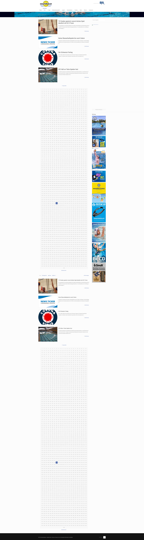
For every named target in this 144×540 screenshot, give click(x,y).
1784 (44, 248)
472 (60, 130)
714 (60, 152)
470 (56, 130)
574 (44, 140)
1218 (56, 197)
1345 (46, 209)
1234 (44, 199)
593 (83, 140)
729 (46, 154)
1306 (56, 205)
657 (79, 146)
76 (60, 95)
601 (54, 142)
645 (54, 146)
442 (44, 128)
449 (58, 128)
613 (79, 142)
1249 (75, 199)
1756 (77, 244)
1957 (84, 262)
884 (48, 167)
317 (58, 116)
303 (75, 114)
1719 (46, 242)
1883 (67, 256)
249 (54, 110)
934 (60, 171)
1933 (79, 260)
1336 (73, 207)
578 (52, 140)
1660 (61, 236)
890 (60, 167)
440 (85, 126)
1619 (67, 232)
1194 (52, 195)
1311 (67, 205)
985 (75, 175)
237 (75, 108)
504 (81, 132)
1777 (75, 246)
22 (85, 89)
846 (60, 163)
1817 (67, 250)
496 (65, 132)
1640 (65, 234)
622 (52, 144)
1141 (79, 189)
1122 (86, 187)
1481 (54, 220)
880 (85, 165)
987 (79, 175)
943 (79, 171)
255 (67, 110)
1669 (79, 236)
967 (83, 173)
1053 (79, 181)
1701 (54, 240)
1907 (71, 258)
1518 (86, 222)
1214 (48, 197)
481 (79, 130)
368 (73, 120)
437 (79, 126)
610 (73, 142)
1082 (48, 185)
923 (83, 169)
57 (67, 93)
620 (48, 144)
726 (85, 152)
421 (46, 126)
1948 (65, 262)
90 (44, 97)
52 (56, 93)
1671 (84, 236)
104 (73, 97)
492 (56, 132)
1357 (71, 209)
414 (77, 124)
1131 (59, 189)
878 (81, 165)
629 (67, 144)
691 (58, 150)
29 (54, 91)
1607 (42, 232)
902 (85, 167)
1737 (84, 242)
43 (83, 91)
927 (46, 171)
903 (42, 169)
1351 (59, 209)
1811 (54, 250)
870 (65, 165)
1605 (84, 230)
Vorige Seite (64, 85)
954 (56, 173)
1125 (46, 189)
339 (58, 118)
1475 (42, 220)
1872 (44, 256)
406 (60, 124)
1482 (56, 220)
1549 (59, 226)
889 (58, 167)
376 (44, 122)
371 (79, 120)
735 (58, 154)
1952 (73, 262)
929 (50, 171)
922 (81, 169)
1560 (81, 226)
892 (65, 167)
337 (54, 118)
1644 (73, 234)
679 (79, 148)
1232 (86, 197)
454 (69, 128)
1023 (63, 179)
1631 (46, 234)
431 (67, 126)
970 (44, 175)
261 (79, 110)
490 (52, 132)
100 (65, 97)
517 (63, 134)
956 (60, 173)
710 (52, 152)
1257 (46, 201)
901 (83, 167)
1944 (56, 262)
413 (75, 124)
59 (71, 93)
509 (46, 134)
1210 (86, 195)
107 (79, 97)
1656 (52, 236)
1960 (44, 264)
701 (79, 150)
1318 (81, 205)
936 (65, 171)
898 (77, 167)
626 (60, 144)
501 (75, 132)
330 (85, 116)
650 (65, 146)
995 (50, 177)
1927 (67, 260)
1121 (84, 187)
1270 (73, 201)
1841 (71, 252)
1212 (44, 197)
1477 (46, 220)
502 (77, 132)
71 (50, 95)
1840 (69, 252)
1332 (65, 207)
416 (81, 124)
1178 (65, 193)
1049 (71, 181)
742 (73, 154)
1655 (50, 236)
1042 (56, 181)
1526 (56, 224)
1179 (67, 193)
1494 (81, 220)
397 (42, 124)
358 (52, 120)
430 (65, 126)
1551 (63, 226)
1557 (75, 226)
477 (71, 130)
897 (75, 167)
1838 (65, 252)
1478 (48, 220)
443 (46, 128)
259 (75, 110)
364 (65, 120)
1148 (48, 191)
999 (58, 177)
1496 (86, 220)
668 (56, 148)
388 (69, 122)
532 (48, 136)
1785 (46, 248)
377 (46, 122)
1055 (84, 181)
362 (60, 120)
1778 (77, 246)
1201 (67, 195)
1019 (54, 179)
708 (48, 152)
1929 (71, 260)
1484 (61, 220)
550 (85, 136)
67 (42, 95)
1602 (77, 230)
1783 (42, 248)
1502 (52, 222)
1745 (54, 244)
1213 (46, 197)
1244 (65, 199)
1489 (71, 220)
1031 (79, 179)
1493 (79, 220)
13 (67, 89)
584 (65, 140)
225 (50, 108)
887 (54, 167)
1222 (65, 197)
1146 (44, 191)
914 (65, 169)
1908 (73, 258)
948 (44, 173)
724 (81, 152)
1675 (46, 238)
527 (83, 134)
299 (67, 114)
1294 (77, 203)
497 (67, 132)
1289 (67, 203)
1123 (42, 189)
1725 (59, 242)
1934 (81, 260)
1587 (46, 230)
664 (48, 148)
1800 (77, 248)
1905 (67, 258)
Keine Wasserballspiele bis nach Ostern (71, 38)
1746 (56, 244)
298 (65, 114)
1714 (81, 240)
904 (44, 169)
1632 (48, 234)
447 (54, 128)
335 (50, 118)
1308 (61, 205)
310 (44, 116)
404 (56, 124)
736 (60, 154)
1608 (44, 232)
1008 (77, 177)
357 (50, 120)
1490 (73, 220)
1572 (61, 228)
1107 (54, 187)
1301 (46, 205)
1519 (42, 224)
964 (77, 173)
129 (79, 99)
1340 (81, 207)
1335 (71, 207)
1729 (67, 242)
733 (54, 154)
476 (69, 130)
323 (71, 116)
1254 (86, 199)
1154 (61, 191)
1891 (84, 256)
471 (58, 130)
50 (52, 93)
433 (71, 126)
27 (50, 91)
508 (44, 134)
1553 (67, 226)
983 (71, 175)
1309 (63, 205)
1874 (48, 256)
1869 (84, 254)
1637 (59, 234)
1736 (81, 242)
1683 (63, 238)
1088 (61, 185)
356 (48, 120)
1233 (42, 199)
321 (67, 116)
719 (71, 152)
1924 (61, 260)
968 (85, 173)
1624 (77, 232)
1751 (67, 244)
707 (46, 152)
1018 (52, 179)
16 (73, 89)
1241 (59, 199)
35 (67, 91)
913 (63, 169)
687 (50, 150)
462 (85, 128)
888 (56, 167)
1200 (65, 195)
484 (85, 130)
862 (48, 165)
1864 (73, 254)
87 (83, 95)
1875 (50, 256)
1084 (52, 185)
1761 (42, 246)
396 (85, 122)
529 (42, 136)
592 (81, 140)
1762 (44, 246)
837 (42, 163)
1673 (42, 238)
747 (83, 154)
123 (67, 99)
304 (77, 114)
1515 (79, 222)
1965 (54, 264)
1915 (42, 260)
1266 (65, 201)
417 (83, 124)
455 (71, 128)
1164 (81, 191)
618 (44, 144)
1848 (86, 252)
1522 (48, 224)
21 (83, 89)
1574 (65, 228)
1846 (81, 252)
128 (77, 99)
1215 (50, 197)
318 (60, 116)
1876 (52, 256)
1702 (56, 240)
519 (67, 134)
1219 (59, 197)
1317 (79, 205)
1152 (56, 191)
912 (60, 169)
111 (42, 99)
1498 (44, 222)
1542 (44, 226)
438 (81, 126)
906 (48, 169)
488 (48, 132)
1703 (59, 240)
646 (56, 146)
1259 (50, 201)
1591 (54, 230)
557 (54, 138)
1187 (84, 193)
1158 (69, 191)
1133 (63, 189)
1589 (50, 230)
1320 (86, 205)
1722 (52, 242)
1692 (81, 238)
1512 (73, 222)
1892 (86, 256)
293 (54, 114)
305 (79, 114)
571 (83, 138)
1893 (42, 258)
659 (83, 146)
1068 (65, 183)
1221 (63, 197)
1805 (42, 250)
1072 (73, 183)
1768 (56, 246)
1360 (77, 209)
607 (67, 142)
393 (79, 122)
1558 (77, 226)
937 (67, 171)
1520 (44, 224)
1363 (84, 209)
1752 (69, 244)
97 (58, 97)
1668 (77, 236)
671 (63, 148)
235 (71, 108)
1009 (79, 177)
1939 (46, 262)
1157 (67, 191)
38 (73, 91)
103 (71, 97)
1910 (77, 258)
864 (52, 165)
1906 (69, 258)
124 (69, 99)
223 (46, 108)
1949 (67, 262)
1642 (69, 234)
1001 (63, 177)
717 (67, 152)
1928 (69, 260)
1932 (77, 260)
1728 (65, 242)
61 (75, 93)
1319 (84, 205)
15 (71, 89)
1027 (71, 179)
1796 (69, 248)
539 (63, 136)
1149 (50, 191)
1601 (75, 230)
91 (46, 97)
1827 (42, 252)
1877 (54, 256)
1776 (73, 246)
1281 (50, 203)
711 (54, 152)
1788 (52, 248)
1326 (52, 207)
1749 (63, 244)
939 (71, 171)
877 (79, 165)
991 (42, 177)
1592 (56, 230)
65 (83, 93)
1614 (56, 232)
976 (56, 175)
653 (71, 146)
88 (85, 95)
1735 (79, 242)
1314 (73, 205)
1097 (79, 185)
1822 (77, 250)
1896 (48, 258)
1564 (44, 228)
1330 (61, 207)
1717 (42, 242)
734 (56, 154)
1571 (59, 228)
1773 (67, 246)
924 (85, 169)
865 (54, 165)
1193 (50, 195)
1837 (63, 252)
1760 (86, 244)
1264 (61, 201)
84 (77, 95)
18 (77, 89)
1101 (42, 187)
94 (52, 97)
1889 (79, 256)
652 (69, 146)
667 (54, 148)
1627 (84, 232)
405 (58, 124)
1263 (59, 201)
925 (42, 171)
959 (67, 173)
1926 (65, 260)
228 (56, 108)
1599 (71, 230)
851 (71, 163)
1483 (59, 220)
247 (50, 110)
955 (58, 173)
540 (65, 136)
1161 (75, 191)
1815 (63, 250)
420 (44, 126)
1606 (86, 230)
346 (73, 118)
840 (48, 163)
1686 (69, 238)
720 (73, 152)
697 (71, 150)
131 (83, 99)
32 (60, 91)
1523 (50, 224)
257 (71, 110)
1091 (67, 185)
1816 (65, 250)
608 (69, 142)
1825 (84, 250)
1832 (52, 252)
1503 (54, 222)
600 (52, 142)
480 (77, 130)
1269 (71, 201)
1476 (44, 220)
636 (81, 144)
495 (63, 132)
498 (69, 132)
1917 (46, 260)
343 (67, 118)
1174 (56, 193)
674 (69, 148)
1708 (69, 240)
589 (75, 140)
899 (79, 167)
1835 (59, 252)
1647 (79, 234)
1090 (65, 185)
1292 (73, 203)
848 (65, 163)
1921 (54, 260)
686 (48, 150)
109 (83, 97)
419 (42, 126)
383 (58, 122)
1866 (77, 254)
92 (48, 97)
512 (52, 134)
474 (65, 130)
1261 (54, 201)
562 (65, 138)
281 (75, 112)
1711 (75, 240)
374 (85, 120)
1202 (69, 195)
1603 (79, 230)
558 (56, 138)
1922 (56, 260)
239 (79, 108)
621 (50, 144)
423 (50, 126)
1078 (86, 183)
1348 (52, 209)
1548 (56, 226)
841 (50, 163)
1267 (67, 201)
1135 (67, 189)
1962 (48, 264)
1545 (50, 226)
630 (69, 144)
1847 (84, 252)
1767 (54, 246)
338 (56, 118)
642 (48, 146)
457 (75, 128)
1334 (69, 207)
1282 (52, 203)
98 (60, 97)
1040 (52, 181)
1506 (61, 222)
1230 (81, 197)
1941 (50, 262)
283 (79, 112)
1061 (50, 183)
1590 (52, 230)
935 (63, 171)
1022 (61, 179)
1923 (59, 260)
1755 (75, 244)
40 (77, 91)
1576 (69, 228)
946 (85, 171)
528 (85, 134)
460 (81, 128)
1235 (46, 199)
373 (83, 120)
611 (75, 142)
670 (60, 148)
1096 (77, 185)
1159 (71, 191)
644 (52, 146)
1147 (46, 191)
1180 (69, 193)
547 (79, 136)
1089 (63, 185)
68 (44, 95)
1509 (67, 222)
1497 (42, 222)
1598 (69, 230)
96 (56, 97)
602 (56, 142)
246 (48, 110)
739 (67, 154)
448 (56, 128)
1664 (69, 236)
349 (79, 118)
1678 (52, 238)
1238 (52, 199)
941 (75, 171)
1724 (56, 242)
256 (69, 110)
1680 (56, 238)
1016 (48, 179)
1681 (59, 238)
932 (56, 171)
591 (79, 140)
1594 (61, 230)
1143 (84, 189)
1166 (86, 191)
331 (42, 118)
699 (75, 150)
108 (81, 97)
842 (52, 163)
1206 (77, 195)
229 (58, 108)
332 (44, 118)
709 (50, 152)
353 (42, 120)
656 (77, 146)
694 (65, 150)
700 (77, 150)
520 (69, 134)
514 (56, 134)
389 (71, 122)
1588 (48, 230)
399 (46, 124)
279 (71, 112)
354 (44, 120)
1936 (86, 260)
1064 (56, 183)
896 (73, 167)
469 (54, 130)
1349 (54, 209)
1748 (61, 244)
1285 (59, 203)
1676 (48, 238)
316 (56, 116)
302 (73, 114)
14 (69, 89)
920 (77, 169)
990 (85, 175)
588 (73, 140)
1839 (67, 252)
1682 (61, 238)
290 (48, 114)
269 (50, 112)
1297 (84, 203)
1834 (56, 252)
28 (52, 91)
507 (42, 134)
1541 (42, 226)
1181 (71, 193)
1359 (75, 209)
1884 (69, 256)
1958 (86, 262)
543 (71, 136)
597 (46, 142)
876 (77, 165)
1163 (79, 191)
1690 (77, 238)
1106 (52, 187)
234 (69, 108)
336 (52, 118)
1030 (77, 179)
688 (52, 150)
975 (54, 175)
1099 (84, 185)
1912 (81, 258)
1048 (69, 181)
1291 (71, 203)
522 (73, 134)
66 (85, 93)
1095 (75, 185)
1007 (75, 177)
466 (48, 130)
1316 (77, 205)
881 (42, 167)
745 (79, 154)
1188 (86, 193)
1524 (52, 224)
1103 (46, 187)
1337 (75, 207)
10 (60, 89)
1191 (46, 195)
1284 (56, 203)
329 (83, 116)
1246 (69, 199)
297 (63, 114)
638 (85, 144)
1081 (46, 185)
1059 (46, 183)
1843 (75, 252)
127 (75, 99)
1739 (42, 244)
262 (81, 110)
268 (48, 112)
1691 (79, 238)
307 (83, 114)
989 (83, 175)
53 (58, 93)
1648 (81, 234)
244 (44, 110)
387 (67, 122)
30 (56, 91)
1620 (69, 232)
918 (73, 169)
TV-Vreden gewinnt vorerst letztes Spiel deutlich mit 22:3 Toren (71, 22)
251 (58, 110)
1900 (56, 258)
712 (56, 152)
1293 (75, 203)
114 (48, 99)
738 (65, 154)
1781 (84, 246)
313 (50, 116)
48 (48, 93)
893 (67, 167)
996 (52, 177)
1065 (59, 183)
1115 (71, 187)
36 (69, 91)
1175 (59, 193)
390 (73, 122)
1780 (81, 246)
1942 (52, 262)
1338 (77, 207)
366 (69, 120)
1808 (48, 250)
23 (42, 91)
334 (48, 118)
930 (52, 171)
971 (46, 175)
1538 (81, 224)
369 (75, 120)
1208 (81, 195)
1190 (44, 195)
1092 (69, 185)
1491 (75, 220)
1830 (48, 252)
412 (73, 124)
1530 (65, 224)
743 (75, 154)
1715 (84, 240)
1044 (61, 181)
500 (73, 132)
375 (42, 122)
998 (56, 177)
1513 (75, 222)
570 (81, 138)
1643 (71, 234)
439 (83, 126)
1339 (79, 207)
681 (83, 148)
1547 (54, 226)
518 (65, 134)
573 (42, 140)
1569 (54, 228)
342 (65, 118)
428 (60, 126)
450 (60, 128)
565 (71, 138)
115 (50, 99)
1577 (71, 228)
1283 (54, 203)
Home (96, 14)
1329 (59, 207)
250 (56, 110)
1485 (63, 220)
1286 (61, 203)
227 (54, 108)
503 (79, 132)
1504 (56, 222)
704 (85, 150)
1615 (59, 232)
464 (44, 130)
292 (52, 114)
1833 (54, 252)
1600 (73, 230)
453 (67, 128)
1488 (69, 220)
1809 (50, 250)
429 (63, 126)
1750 (65, 244)
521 (71, 134)
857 (83, 163)
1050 (73, 181)
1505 (59, 222)
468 (52, 130)
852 (73, 163)
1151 (54, 191)
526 (81, 134)
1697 (46, 240)
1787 (50, 248)
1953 (75, 262)
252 (60, 110)
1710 (73, 240)
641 (46, 146)
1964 (52, 264)
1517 (84, 222)
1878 (56, 256)
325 (75, 116)
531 (46, 136)
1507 (63, 222)
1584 (86, 228)
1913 (84, 258)
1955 (79, 262)
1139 (75, 189)
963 (75, 173)
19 (79, 89)
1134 (65, 189)
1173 (54, 193)
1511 (71, 222)
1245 (67, 199)
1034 (86, 179)
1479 (50, 220)
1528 (61, 224)
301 (71, 114)
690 (56, 150)
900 (81, 167)
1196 (56, 195)
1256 (44, 201)
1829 (46, 252)
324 (73, 116)
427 (58, 126)
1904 (65, 258)
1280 (48, 203)
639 (42, 146)
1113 (67, 187)
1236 (48, 199)
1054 (81, 181)
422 (48, 126)
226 (52, 108)
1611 (50, 232)
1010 (81, 177)
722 (77, 152)
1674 (44, 238)
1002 (65, 177)
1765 (50, 246)
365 (67, 120)
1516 (81, 222)
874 (73, 165)
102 (69, 97)
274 (60, 112)
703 (83, 150)
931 (54, 171)
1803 (84, 248)
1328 (56, 207)
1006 (73, 177)
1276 (86, 201)
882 (44, 167)
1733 (75, 242)
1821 (75, 250)
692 (60, 150)
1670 (81, 236)
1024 (65, 179)
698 (73, 150)
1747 (59, 244)
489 (50, 132)
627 (63, 144)
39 (75, 91)
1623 (75, 232)
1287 (63, 203)
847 (63, 163)
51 (54, 93)
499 (71, 132)
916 (69, 169)
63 (79, 93)
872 (69, 165)
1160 (73, 191)
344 (69, 118)
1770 (61, 246)
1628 (86, 232)
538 (60, 136)
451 (63, 128)
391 (75, 122)
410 (69, 124)
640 (44, 146)
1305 (54, 205)
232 (65, 108)
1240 (56, 199)
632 (73, 144)
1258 (48, 201)
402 (52, 124)
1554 (69, 226)
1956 (81, 262)
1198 (61, 195)
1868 (81, 254)
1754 (73, 244)
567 (75, 138)
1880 (61, 256)
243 (42, 110)
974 (52, 175)
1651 (42, 236)
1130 (56, 189)
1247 (71, 199)
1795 (67, 248)
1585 (42, 230)
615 (83, 142)
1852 (48, 254)
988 (81, 175)
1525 (54, 224)
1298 (86, 203)
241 (83, 108)
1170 (48, 193)
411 (71, 124)
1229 (79, 197)
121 (63, 99)
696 (69, 150)
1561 (84, 226)
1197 (59, 195)
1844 (77, 252)
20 (81, 89)
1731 (71, 242)
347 (75, 118)
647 (58, 146)
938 (69, 171)
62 (77, 93)
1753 (71, 244)
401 (50, 124)
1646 (77, 234)
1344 (44, 209)
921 (79, 169)
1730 (69, 242)
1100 (86, 185)
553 (46, 138)
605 (63, 142)
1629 (42, 234)
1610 (48, 232)
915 (67, 169)
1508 (65, 222)
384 (60, 122)
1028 (73, 179)
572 (85, 138)
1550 (61, 226)
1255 (42, 201)
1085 (54, 185)
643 (50, 146)
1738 (86, 242)
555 (50, 138)
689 (54, 150)
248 (52, 110)
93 (50, 97)
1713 (79, 240)
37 (71, 91)
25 (46, 91)
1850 (44, 254)
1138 (73, 189)
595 (42, 142)
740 (69, 154)
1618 (65, 232)
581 (58, 140)
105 (75, 97)
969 (42, 175)
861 (46, 165)
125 (71, 99)
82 (73, 95)
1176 (61, 193)
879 (83, 165)
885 (50, 167)
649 (63, 146)
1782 (86, 246)
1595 (63, 230)
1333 (67, 207)
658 (81, 146)
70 (48, 95)
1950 (69, 262)
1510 (69, 222)
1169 (46, 193)
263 (83, 110)
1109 (59, 187)
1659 (59, 236)
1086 (56, 185)
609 (71, 142)
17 (75, 89)
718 (69, 152)
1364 (86, 209)
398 (44, 124)
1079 (42, 185)
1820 (73, 250)
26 (48, 91)
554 (48, 138)
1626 (81, 232)
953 (54, 173)
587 (71, 140)
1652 (44, 236)
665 (50, 148)
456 (73, 128)
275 (63, 112)
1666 (73, 236)
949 (46, 173)
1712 (77, 240)
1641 (67, 234)
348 (77, 118)
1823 (79, 250)
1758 (81, 244)
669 (58, 148)
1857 (59, 254)
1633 (50, 234)
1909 (75, 258)
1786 (48, 248)
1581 (79, 228)
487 (46, 132)
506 (85, 132)
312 (48, 116)
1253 (84, 199)
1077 (84, 183)
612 (77, 142)
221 (42, 108)
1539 (84, 224)
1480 (52, 220)
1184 (77, 193)
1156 (65, 191)
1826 (86, 250)
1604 (81, 230)
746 (81, 154)
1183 (75, 193)
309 (42, 116)
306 (81, 114)
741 (71, 154)
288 (44, 114)
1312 (69, 205)
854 (77, 163)
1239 (54, 199)
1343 (42, 209)
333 (46, 118)
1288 (65, 203)
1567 (50, 228)
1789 (54, 248)
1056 (86, 181)
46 (44, 93)
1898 (52, 258)
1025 (67, 179)
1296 (81, 203)
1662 (65, 236)
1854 (52, 254)
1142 (81, 189)
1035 (42, 181)
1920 (52, 260)
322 (69, 116)
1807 (46, 250)
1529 (63, 224)
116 (52, 99)
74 (56, 95)
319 (63, 116)
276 (65, 112)
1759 (84, 244)
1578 (73, 228)
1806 (44, 250)
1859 (63, 254)
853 (75, 163)
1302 (48, 205)
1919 (50, 260)
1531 (67, 224)
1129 (54, 189)
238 (77, 108)
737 (63, 154)
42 (81, 91)
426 (56, 126)
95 (54, 97)
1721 (50, 242)
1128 (52, 189)
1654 (48, 236)
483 (83, 130)
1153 (59, 191)
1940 (48, 262)
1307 (59, 205)
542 (69, 136)
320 (65, 116)
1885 (71, 256)
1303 (50, 205)
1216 (52, 197)
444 (48, 128)
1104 (48, 187)
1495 (84, 220)
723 (79, 152)
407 (63, 124)
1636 (56, 234)
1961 (46, 264)
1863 (71, 254)
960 (69, 173)
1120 (81, 187)
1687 (71, 238)
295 (58, 114)
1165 (84, 191)
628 (65, 144)
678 (77, 148)
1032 (81, 179)
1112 (65, 187)
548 (81, 136)
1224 (69, 197)
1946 (61, 262)
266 (44, 112)
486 (44, 132)
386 (65, 122)
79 (67, 95)
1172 (52, 193)
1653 (46, 236)
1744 (52, 244)
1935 (84, 260)
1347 (50, 209)
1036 (44, 181)
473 (63, 130)
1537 (79, 224)
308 (85, 114)
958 (65, 173)
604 (60, 142)
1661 (63, 236)
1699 (50, 240)
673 (67, 148)
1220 (61, 197)
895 (71, 167)
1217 (54, 197)
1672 (86, 236)
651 (67, 146)
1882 (65, 256)
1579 (75, 228)
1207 (79, 195)
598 (48, 142)
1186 (81, 193)
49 (50, 93)
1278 (44, 203)
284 (81, 112)
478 (73, 130)
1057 (42, 183)
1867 (79, 254)
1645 (75, 234)
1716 (86, 240)
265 (42, 112)
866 (56, 165)
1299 (42, 205)
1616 (61, 232)
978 (60, 175)
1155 (63, 191)
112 (44, 99)
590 (77, 140)
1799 (75, 248)
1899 (54, 258)
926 (44, 171)
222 (44, 108)
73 (54, 95)
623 (54, 144)
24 (44, 91)
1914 (86, 258)
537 (58, 136)
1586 (44, 230)
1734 (77, 242)
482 (81, 130)
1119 (79, 187)
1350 (56, 209)
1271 (75, 201)
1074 (77, 183)
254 (65, 110)
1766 (52, 246)
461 (83, 128)
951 (50, 173)
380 (52, 122)
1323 (46, 207)
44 (85, 91)
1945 (59, 262)
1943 (54, 262)
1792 (61, 248)
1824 (81, 250)
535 (54, 136)
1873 (46, 256)
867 (58, 165)
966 (81, 173)
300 (69, 114)
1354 (65, 209)
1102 (44, 187)
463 (42, 130)
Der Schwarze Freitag (65, 52)
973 (50, 175)
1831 (50, 252)
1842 (73, 252)
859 (42, 165)
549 (83, 136)
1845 (79, 252)
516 (60, 134)
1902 (61, 258)
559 (58, 138)
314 (52, 116)
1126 (48, 189)
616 (85, 142)
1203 (71, 195)
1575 (67, 228)
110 (85, 97)
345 (71, 118)
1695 (42, 240)
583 (63, 140)
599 (50, 142)
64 (81, 93)
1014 (44, 179)
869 (63, 165)
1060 (48, 183)
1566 (48, 228)
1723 (54, 242)
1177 (63, 193)
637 (83, 144)
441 (42, 128)
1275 (84, 201)
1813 (59, 250)
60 (73, 93)
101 (67, 97)
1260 (52, 201)
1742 (48, 244)
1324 (48, 207)
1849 (42, 254)
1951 (71, 262)
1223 (67, 197)
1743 (50, 244)
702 (81, 150)
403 (54, 124)
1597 (67, 230)
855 (79, 163)
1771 (63, 246)
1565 (46, 228)
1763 (46, 246)
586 (69, 140)
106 (77, 97)
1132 (61, 189)
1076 (81, 183)
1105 (50, 187)
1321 (42, 207)
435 (75, 126)
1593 (59, 230)
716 (65, 152)
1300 (44, 205)
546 (77, 136)
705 (42, 152)
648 (60, 146)
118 (56, 99)
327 (79, 116)
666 (52, 148)
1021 (59, 179)
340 (60, 118)
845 (58, 163)
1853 (50, 254)
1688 (73, 238)
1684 (65, 238)
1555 (71, 226)
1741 (46, 244)
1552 (65, 226)
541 (67, 136)
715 (63, 152)
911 (58, 169)
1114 (69, 187)
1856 (56, 254)
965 (79, 173)
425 (54, 126)
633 (75, 144)
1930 (73, 260)
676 (73, 148)
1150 (52, 191)
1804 (86, 248)
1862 (69, 254)
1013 (42, 179)
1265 (63, 201)
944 (81, 171)
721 (75, 152)
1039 (50, 181)
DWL (99, 14)
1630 (44, 234)
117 (54, 99)
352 (85, 118)
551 (42, 138)
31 (58, 91)
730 (48, 154)
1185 (79, 193)
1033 (84, 179)
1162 (77, 191)
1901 (59, 258)
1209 (84, 195)
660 (85, 146)
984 (73, 175)
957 (63, 173)
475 (67, 130)
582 (60, 140)
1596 (65, 230)
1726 (61, 242)
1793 (63, 248)
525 (79, 134)
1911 (79, 258)
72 (52, 95)
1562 (86, 226)
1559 (79, 226)
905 (46, 169)
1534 (73, 224)
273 (58, 112)
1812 (56, 250)
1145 (42, 191)
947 (42, 173)
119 (58, 99)
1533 (71, 224)
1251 (79, 199)
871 (67, 165)
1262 (56, 201)
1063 (54, 183)
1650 (86, 234)
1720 (48, 242)
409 (67, 124)
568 (77, 138)
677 (75, 148)
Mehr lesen (87, 31)
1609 (46, 232)
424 (52, 126)
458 (77, 128)
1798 (73, 248)
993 (46, 177)
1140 (77, 189)
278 (69, 112)
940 (73, 171)
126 (73, 99)
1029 (75, 179)
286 (85, 112)
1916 (44, 260)
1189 (42, 195)
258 (73, 110)
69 (46, 95)
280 (73, 112)
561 (63, 138)
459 (79, 128)
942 (77, 171)
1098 (81, 185)
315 (54, 116)
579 (54, 140)
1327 (54, 207)
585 (67, 140)
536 (56, 136)
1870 (86, 254)
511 (50, 134)
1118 (77, 187)
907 (50, 169)
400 (48, 124)
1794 (65, 248)
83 (75, 95)
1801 (79, 248)
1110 (61, 187)
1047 (67, 181)
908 (52, 169)
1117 (75, 187)
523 (75, 134)
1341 (84, 207)
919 (75, 169)
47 (46, 93)
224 (48, 108)
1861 (67, 254)
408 (65, 124)
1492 (77, 220)
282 (77, 112)
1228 (77, 197)
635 (79, 144)
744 (77, 154)
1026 (69, 179)
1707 (67, 240)
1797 (71, 248)
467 (50, 130)
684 (44, 150)
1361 (79, 209)
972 (48, 175)
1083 (50, 185)
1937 (42, 262)
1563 (42, 228)
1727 (63, 242)
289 (46, 114)
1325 (50, 207)
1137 (71, 189)
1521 (46, 224)
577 (50, 140)
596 (44, 142)
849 (67, 163)
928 (48, 171)
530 (44, 136)
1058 (44, 183)
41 (79, 91)
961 (71, 173)
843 (54, 163)
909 (54, 169)
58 (69, 93)
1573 (63, 228)
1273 (79, 201)
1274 (81, 201)
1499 (46, 222)
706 (44, 152)
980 (65, 175)
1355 (67, 209)
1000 (61, 177)
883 (46, 167)
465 (46, 130)
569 (79, 138)
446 (52, 128)
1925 (63, 260)
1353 (63, 209)
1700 (52, 240)
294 (56, 114)
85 (79, 95)
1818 (69, 250)
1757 (79, 244)
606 (65, 142)
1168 (44, 193)
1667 (75, 236)
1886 (73, 256)
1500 (48, 222)
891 (63, 167)
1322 (44, 207)
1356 (69, 209)
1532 (69, 224)
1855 (54, 254)
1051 (75, 181)
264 (85, 110)
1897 (50, 258)
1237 (50, 199)
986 (77, 175)
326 (77, 116)
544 (73, 136)
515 (58, 134)
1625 (79, 232)
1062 (52, 183)
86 (81, 95)
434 (73, 126)
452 (65, 128)
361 (58, 120)
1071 (71, 183)
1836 (61, 252)
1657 (54, 236)
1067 (63, 183)
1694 (86, 238)
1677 (50, 238)
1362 (81, 209)
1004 (69, 177)
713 (58, 152)
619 (46, 144)
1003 (67, 177)
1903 (63, 258)
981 (67, 175)
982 (69, 175)
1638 (61, 234)
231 (63, 108)
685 (46, 150)
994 (48, 177)
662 (44, 148)
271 (54, 112)
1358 (73, 209)
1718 (44, 242)
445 (50, 128)
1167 (42, 193)
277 (67, 112)
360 (56, 120)
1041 (54, 181)
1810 (52, 250)
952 (52, 173)
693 (63, 150)
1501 (50, 222)
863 (50, 165)
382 (56, 122)
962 (73, 173)
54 (60, 93)
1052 (77, 181)
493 (58, 132)
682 (85, 148)
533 (50, 136)
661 (42, 148)
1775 (71, 246)
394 (81, 122)
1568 (52, 228)
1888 (77, 256)
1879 (59, 256)
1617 (63, 232)
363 (63, 120)
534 (52, 136)
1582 (81, 228)
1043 (59, 181)
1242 (61, 199)
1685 (67, 238)
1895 (46, 258)
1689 (75, 238)
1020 (56, 179)
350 (81, 118)
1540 (86, 224)
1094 (73, 185)
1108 (56, 187)
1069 (67, 183)
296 (60, 114)
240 (81, 108)
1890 (81, 256)
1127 (50, 189)
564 (69, 138)
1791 (59, 248)
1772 (65, 246)
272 (56, 112)
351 (83, 118)
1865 (75, 254)
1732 (73, 242)
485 (42, 132)
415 (79, 124)
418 (85, 124)
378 (48, 122)
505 (83, 132)
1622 (73, 232)
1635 (54, 234)
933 (58, 171)
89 (42, 97)
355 (46, 120)
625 (58, 144)
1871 (42, 256)
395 (83, 122)
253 (63, 110)
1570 (56, 228)
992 (44, 177)
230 (60, 108)
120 (60, 99)
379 (50, 122)
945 (83, 171)
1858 (61, 254)
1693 (84, 238)
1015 (46, 179)
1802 (81, 248)
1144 (86, 189)
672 (65, 148)
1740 (44, 244)
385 (63, 122)
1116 (73, 187)
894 (69, 167)
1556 (73, 226)
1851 (46, 254)
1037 (46, 181)
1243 (63, 199)
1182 (73, 193)
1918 (48, 260)
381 (54, 122)
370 (77, 120)
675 (71, 148)
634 (77, 144)
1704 (61, 240)
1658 (56, 236)
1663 (67, 236)
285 (83, 112)
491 (54, 132)
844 (56, 163)
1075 (79, 183)
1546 (52, 226)
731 (50, 154)
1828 (44, 252)
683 (42, 150)
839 (46, 163)
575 (46, 140)
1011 (84, 177)
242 (85, 108)
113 (46, 99)
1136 (69, 189)
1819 (71, 250)
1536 (77, 224)
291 (50, 114)
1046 (65, 181)
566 (73, 138)
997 (54, 177)
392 (77, 122)
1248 (73, 199)
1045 (63, 181)
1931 (75, 260)
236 (73, 108)
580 (56, 140)
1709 (71, 240)
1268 (69, 201)
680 (81, 148)
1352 (61, 209)
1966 (56, 264)
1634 (52, 234)
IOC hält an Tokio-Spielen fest (68, 69)
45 (42, 93)
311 (46, 116)
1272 (77, 201)
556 (52, 138)
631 (71, 144)
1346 (48, 209)
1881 (63, 256)
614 (81, 142)
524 (77, 134)
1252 (81, 199)
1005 (71, 177)
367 (71, 120)
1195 (54, 195)
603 (58, 142)
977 (58, 175)
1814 (61, 250)
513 (54, 134)
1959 (42, 264)
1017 (50, 179)
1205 (75, 195)
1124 (44, 189)
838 (44, 163)
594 (85, 140)
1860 (65, 254)
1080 (44, 185)
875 (75, 165)
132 (85, 99)
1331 (63, 207)
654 (73, 146)
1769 (59, 246)
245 (46, 110)
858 (85, 163)
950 (48, 173)
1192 (48, 195)
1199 (63, 195)
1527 (59, 224)
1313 (71, 205)
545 (75, 136)
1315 (75, 205)
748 (85, 154)
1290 (69, 203)
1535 (75, 224)
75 (58, 95)
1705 (63, 240)
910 (56, 169)
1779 (79, 246)
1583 (84, 228)
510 (48, 134)
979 (63, 175)
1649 (84, 234)
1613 (54, 232)
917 (71, 169)
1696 (44, 240)
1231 (84, 197)
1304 (52, 205)
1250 (77, 199)
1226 (73, 197)
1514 (77, 222)
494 (60, 132)
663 (46, 148)
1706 (65, 240)
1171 (50, 193)
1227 (75, 197)
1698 (48, 240)
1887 (75, 256)
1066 (61, 183)
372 (81, 120)
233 (67, 108)
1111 (63, 187)
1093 (71, 185)
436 (77, 126)
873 (71, 165)
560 (60, 138)
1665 (71, 236)
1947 (63, 262)
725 (83, 152)
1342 (86, 207)
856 (81, 163)
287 (42, 114)
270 (52, 112)
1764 (48, 246)
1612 (52, 232)
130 (81, 99)
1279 (46, 203)
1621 (71, 232)
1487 (67, 220)
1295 (79, 203)
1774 (69, 246)
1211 (42, 197)
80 (69, 95)
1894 (44, 258)
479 (75, 130)
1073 (75, 183)
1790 (56, 248)
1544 (48, 226)
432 (69, 126)
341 (63, 118)
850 (69, 163)
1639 (63, 234)
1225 (71, 197)
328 (81, 116)
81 (71, 95)
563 (67, 138)
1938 (44, 262)
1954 (77, 262)
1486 (65, 220)
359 (54, 120)
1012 (86, 177)
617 (42, 144)
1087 (59, 185)
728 (44, 154)
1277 (42, 203)
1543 (46, 226)
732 (52, 154)
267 (46, 112)
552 (44, 138)
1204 (73, 195)
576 (48, 140)
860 (44, 165)
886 (52, 167)
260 (77, 110)
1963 (50, 264)
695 (67, 150)
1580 (77, 228)
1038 (48, 181)
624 (56, 144)
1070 (69, 183)
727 (42, 154)
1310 (65, 205)
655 (75, 146)
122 (65, 99)
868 (60, 165)
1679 (54, 238)
